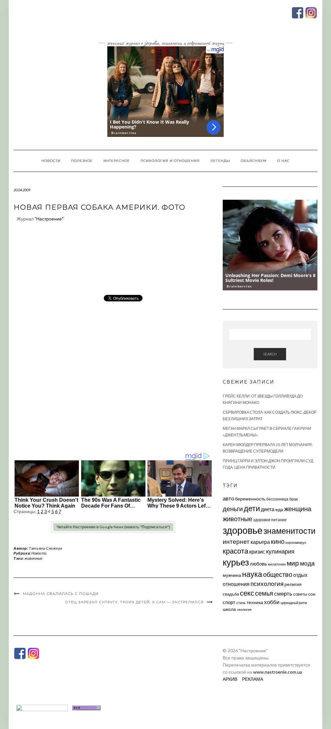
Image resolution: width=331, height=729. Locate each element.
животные (33, 558)
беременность (250, 498)
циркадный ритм (294, 602)
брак (293, 499)
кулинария (280, 551)
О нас (283, 161)
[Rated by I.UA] (42, 707)
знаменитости (289, 530)
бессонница (277, 499)
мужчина (232, 575)
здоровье (242, 530)
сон (311, 594)
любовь (258, 563)
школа (229, 609)
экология (244, 609)
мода (307, 563)
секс (247, 593)
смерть (283, 593)
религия (293, 584)
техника (255, 602)
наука (252, 573)
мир (293, 563)
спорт (229, 602)
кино (277, 541)
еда (279, 509)
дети (252, 508)
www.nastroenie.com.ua (277, 672)
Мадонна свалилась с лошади (61, 593)
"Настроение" (49, 218)
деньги (233, 508)
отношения (236, 584)
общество (277, 574)
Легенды (220, 161)
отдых (300, 575)
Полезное (82, 161)
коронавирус (295, 542)
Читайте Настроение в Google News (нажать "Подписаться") (113, 526)
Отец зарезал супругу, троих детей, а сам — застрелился (134, 602)
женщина (297, 508)
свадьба (231, 594)
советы (300, 594)
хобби (272, 602)
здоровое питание (270, 519)
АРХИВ (230, 679)
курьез (236, 562)
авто (228, 498)
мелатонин (277, 564)
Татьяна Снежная (45, 548)
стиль (241, 602)
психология (267, 583)
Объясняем (254, 161)
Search (270, 354)
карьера (260, 542)
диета (267, 509)
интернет (236, 541)
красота (235, 551)
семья (264, 593)
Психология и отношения (170, 161)
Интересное (116, 161)
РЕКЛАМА (252, 679)
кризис (257, 551)
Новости (50, 161)
